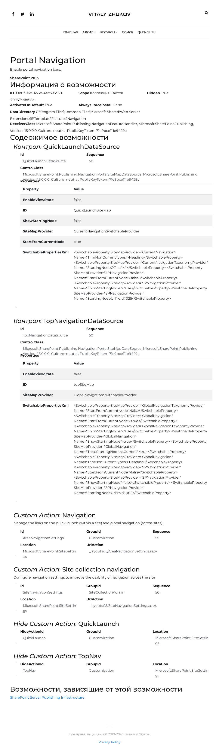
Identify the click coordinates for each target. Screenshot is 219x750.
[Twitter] (22, 13)
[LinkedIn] (32, 13)
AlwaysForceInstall (95, 105)
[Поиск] (206, 13)
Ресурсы (107, 32)
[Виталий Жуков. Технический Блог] (109, 13)
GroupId (93, 532)
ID (12, 93)
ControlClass (31, 168)
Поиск (127, 32)
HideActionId (32, 631)
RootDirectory (22, 112)
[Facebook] (13, 13)
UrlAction (94, 545)
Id (22, 155)
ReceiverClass (22, 124)
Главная (70, 32)
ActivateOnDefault (27, 105)
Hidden (153, 93)
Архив (88, 32)
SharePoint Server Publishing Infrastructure (47, 697)
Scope (83, 93)
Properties (29, 181)
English (148, 32)
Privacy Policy (109, 742)
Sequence (95, 155)
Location (28, 545)
